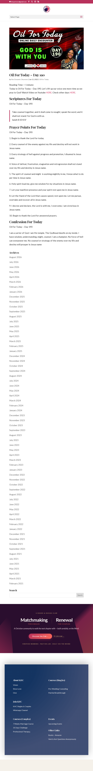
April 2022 (14, 514)
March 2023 (15, 460)
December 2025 (17, 296)
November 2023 (17, 420)
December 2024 (17, 356)
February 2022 (16, 524)
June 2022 (14, 504)
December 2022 (17, 474)
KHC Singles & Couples (22, 706)
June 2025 (14, 326)
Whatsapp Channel (20, 710)
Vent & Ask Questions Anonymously (62, 739)
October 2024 (16, 366)
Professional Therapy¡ (21, 731)
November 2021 (17, 539)
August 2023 (15, 435)
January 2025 (15, 351)
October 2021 (16, 544)
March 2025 (15, 341)
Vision (15, 685)
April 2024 (14, 395)
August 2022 (15, 494)
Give (15, 693)
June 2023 (14, 445)
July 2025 (13, 321)
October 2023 (16, 425)
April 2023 (14, 455)
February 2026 (16, 286)
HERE (49, 92)
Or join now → (59, 636)
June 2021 (14, 563)
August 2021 (15, 554)
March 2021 (15, 578)
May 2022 (14, 509)
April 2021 (14, 573)
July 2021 (13, 558)
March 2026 (15, 281)
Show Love (17, 689)
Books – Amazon (54, 735)
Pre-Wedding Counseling (58, 689)
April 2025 (14, 336)
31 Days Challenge (20, 728)
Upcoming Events (55, 724)
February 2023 (16, 464)
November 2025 (17, 301)
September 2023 (17, 430)
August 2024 (15, 376)
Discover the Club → (40, 636)
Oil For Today (44, 79)
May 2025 (14, 331)
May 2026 (14, 272)
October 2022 (16, 484)
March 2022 (15, 519)
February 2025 (16, 346)
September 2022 (17, 489)
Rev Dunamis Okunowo (19, 79)
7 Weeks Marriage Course (23, 724)
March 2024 (15, 400)
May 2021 (14, 568)
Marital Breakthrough (56, 693)
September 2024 (17, 371)
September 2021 (17, 549)
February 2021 (16, 583)
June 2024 (14, 385)
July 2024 (13, 380)
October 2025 (16, 306)
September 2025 (17, 311)
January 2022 (15, 529)
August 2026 (15, 257)
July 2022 (13, 499)
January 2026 (15, 291)
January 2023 (15, 469)
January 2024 (15, 410)
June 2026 (14, 267)
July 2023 (13, 440)
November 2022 (17, 479)
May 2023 (14, 450)
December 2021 (17, 534)
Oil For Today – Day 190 (27, 75)
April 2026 (14, 277)
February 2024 (16, 405)
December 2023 (17, 415)
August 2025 (15, 316)
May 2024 (14, 390)
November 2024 (17, 361)
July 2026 (13, 262)
